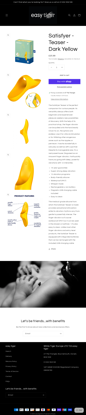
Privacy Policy (11, 366)
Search (8, 351)
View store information (59, 99)
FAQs (8, 381)
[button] (6, 15)
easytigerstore (39, 413)
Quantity (51, 63)
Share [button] (53, 249)
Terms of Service (12, 371)
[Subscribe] (60, 333)
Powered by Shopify (50, 413)
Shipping (61, 59)
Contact (9, 376)
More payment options (64, 87)
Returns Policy (11, 361)
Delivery (9, 356)
